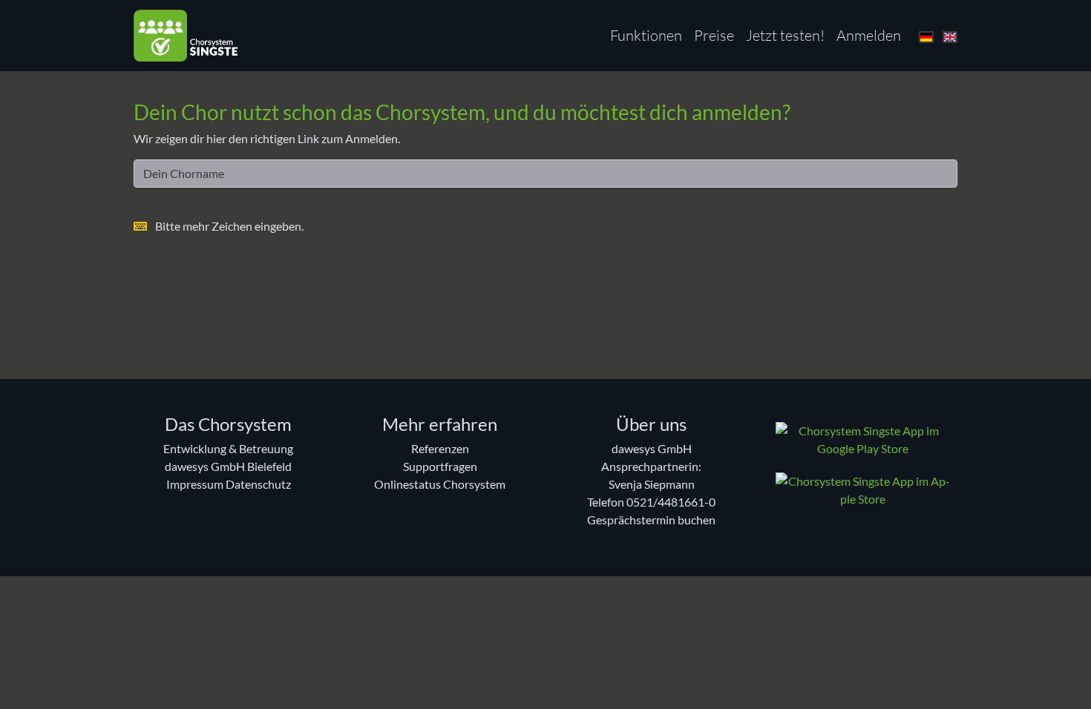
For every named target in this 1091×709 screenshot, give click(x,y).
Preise (714, 35)
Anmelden (868, 35)
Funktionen (646, 35)
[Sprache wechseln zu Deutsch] (926, 35)
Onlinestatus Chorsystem (439, 484)
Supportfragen (440, 466)
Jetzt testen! (785, 35)
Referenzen (440, 448)
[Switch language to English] (950, 35)
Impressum (194, 484)
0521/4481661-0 (670, 502)
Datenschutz (258, 484)
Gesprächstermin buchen (651, 519)
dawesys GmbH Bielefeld (228, 466)
